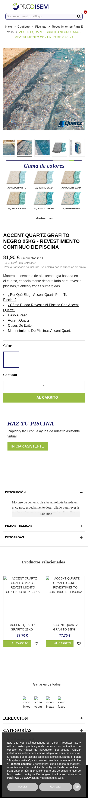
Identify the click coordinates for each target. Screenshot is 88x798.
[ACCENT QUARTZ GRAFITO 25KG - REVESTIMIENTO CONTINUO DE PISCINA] (22, 598)
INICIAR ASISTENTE (27, 446)
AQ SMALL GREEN (44, 208)
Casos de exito (20, 325)
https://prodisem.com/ (20, 739)
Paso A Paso (17, 315)
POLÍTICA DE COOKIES (21, 777)
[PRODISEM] (40, 6)
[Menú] (7, 6)
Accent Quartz (18, 320)
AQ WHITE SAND (44, 188)
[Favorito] (36, 643)
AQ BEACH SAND (17, 208)
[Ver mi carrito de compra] (81, 6)
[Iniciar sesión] (73, 6)
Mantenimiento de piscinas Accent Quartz (40, 330)
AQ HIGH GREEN (71, 208)
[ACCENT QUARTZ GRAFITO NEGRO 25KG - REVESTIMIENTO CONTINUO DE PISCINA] (44, 88)
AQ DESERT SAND (71, 188)
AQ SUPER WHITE (16, 188)
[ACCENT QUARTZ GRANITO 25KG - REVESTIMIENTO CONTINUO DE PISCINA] (65, 598)
